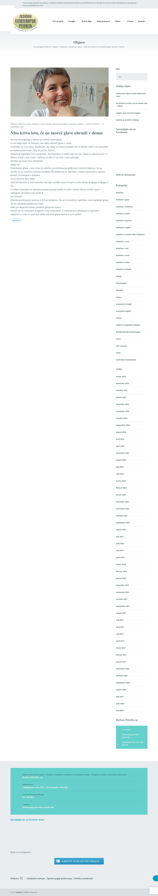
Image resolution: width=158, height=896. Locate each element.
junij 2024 (120, 439)
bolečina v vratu (38, 124)
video (118, 353)
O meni (130, 21)
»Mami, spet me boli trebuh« (128, 113)
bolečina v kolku (123, 213)
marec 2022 (121, 564)
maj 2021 (120, 634)
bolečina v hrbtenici (124, 206)
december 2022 (122, 502)
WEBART (19, 892)
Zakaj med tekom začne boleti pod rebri (131, 94)
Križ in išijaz (87, 21)
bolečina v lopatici (123, 220)
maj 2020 (120, 710)
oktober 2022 (121, 516)
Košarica (14, 878)
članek (48, 124)
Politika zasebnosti (83, 878)
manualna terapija (60, 124)
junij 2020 (120, 703)
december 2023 (122, 453)
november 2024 (122, 411)
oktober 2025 (121, 390)
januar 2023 (121, 495)
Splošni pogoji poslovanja (59, 878)
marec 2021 (121, 648)
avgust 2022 (121, 529)
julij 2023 (120, 467)
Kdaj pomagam (103, 21)
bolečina (14, 124)
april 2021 (120, 641)
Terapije (71, 21)
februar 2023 (121, 488)
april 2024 (120, 446)
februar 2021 (121, 655)
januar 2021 (121, 662)
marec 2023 (121, 481)
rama (118, 339)
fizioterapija (121, 283)
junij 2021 (120, 627)
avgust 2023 (121, 460)
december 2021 (122, 585)
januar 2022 (121, 578)
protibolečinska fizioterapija (128, 332)
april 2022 (120, 557)
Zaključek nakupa (36, 878)
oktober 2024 (121, 418)
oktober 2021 (121, 599)
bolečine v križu (122, 262)
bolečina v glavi (24, 124)
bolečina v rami (122, 241)
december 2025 (122, 383)
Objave (117, 21)
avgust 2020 (121, 689)
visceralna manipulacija (126, 360)
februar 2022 (121, 571)
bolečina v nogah (123, 227)
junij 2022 (120, 543)
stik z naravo (121, 346)
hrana (118, 297)
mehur (119, 318)
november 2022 (122, 508)
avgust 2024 (121, 432)
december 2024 (122, 404)
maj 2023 (120, 474)
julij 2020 (120, 696)
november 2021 (122, 592)
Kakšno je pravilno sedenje (127, 120)
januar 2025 (121, 397)
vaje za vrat (16, 220)
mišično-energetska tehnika (128, 325)
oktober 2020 (121, 675)
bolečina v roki (122, 248)
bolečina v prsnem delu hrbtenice (130, 234)
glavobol (119, 290)
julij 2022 (120, 536)
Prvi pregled (58, 21)
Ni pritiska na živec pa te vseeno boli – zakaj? (131, 104)
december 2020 (122, 669)
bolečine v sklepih (123, 269)
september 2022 (123, 522)
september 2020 (123, 683)
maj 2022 (120, 550)
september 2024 (123, 425)
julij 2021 (120, 620)
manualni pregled (75, 124)
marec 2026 (121, 376)
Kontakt (141, 21)
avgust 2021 (121, 613)
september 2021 (123, 606)
